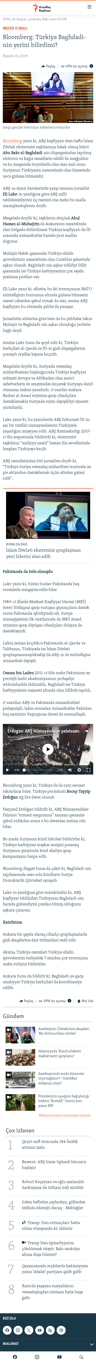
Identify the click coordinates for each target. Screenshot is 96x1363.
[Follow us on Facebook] (7, 1330)
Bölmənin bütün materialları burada (64, 1115)
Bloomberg (12, 141)
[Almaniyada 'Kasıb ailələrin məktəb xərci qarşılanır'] (20, 1057)
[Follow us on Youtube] (39, 1330)
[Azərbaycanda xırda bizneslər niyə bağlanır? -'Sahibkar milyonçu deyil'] (20, 1080)
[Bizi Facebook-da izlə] (15, 1357)
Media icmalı (15, 28)
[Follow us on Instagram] (18, 1330)
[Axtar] (81, 1357)
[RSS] (50, 1330)
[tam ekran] (88, 770)
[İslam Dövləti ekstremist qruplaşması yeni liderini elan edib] (48, 515)
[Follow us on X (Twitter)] (28, 1330)
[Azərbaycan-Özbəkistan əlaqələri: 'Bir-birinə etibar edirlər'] (20, 1035)
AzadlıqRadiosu (32, 737)
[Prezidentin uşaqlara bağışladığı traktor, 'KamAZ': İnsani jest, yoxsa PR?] (20, 1102)
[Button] (48, 66)
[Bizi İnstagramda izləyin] (37, 1357)
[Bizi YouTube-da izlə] (59, 1357)
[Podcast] (61, 1330)
